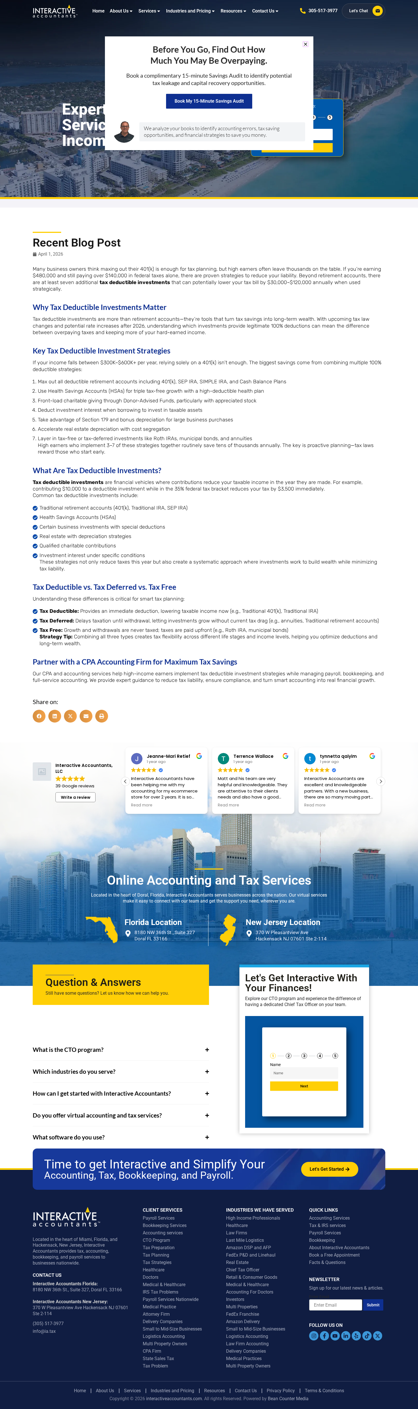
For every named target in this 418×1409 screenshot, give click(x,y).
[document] (209, 704)
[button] (305, 44)
